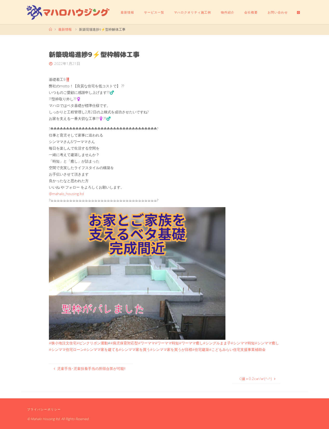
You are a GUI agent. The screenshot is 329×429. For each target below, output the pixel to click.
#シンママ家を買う (134, 349)
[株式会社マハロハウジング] (68, 12)
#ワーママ (146, 342)
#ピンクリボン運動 (92, 342)
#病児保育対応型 (124, 342)
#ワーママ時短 (167, 342)
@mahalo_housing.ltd (66, 193)
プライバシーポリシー (44, 409)
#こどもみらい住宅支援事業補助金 (237, 349)
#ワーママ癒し (191, 342)
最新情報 (65, 29)
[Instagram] (299, 12)
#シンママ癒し (267, 342)
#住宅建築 (200, 349)
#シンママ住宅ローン (66, 349)
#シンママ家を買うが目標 (171, 349)
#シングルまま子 (217, 342)
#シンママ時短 (243, 342)
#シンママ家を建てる (101, 349)
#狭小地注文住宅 (63, 342)
